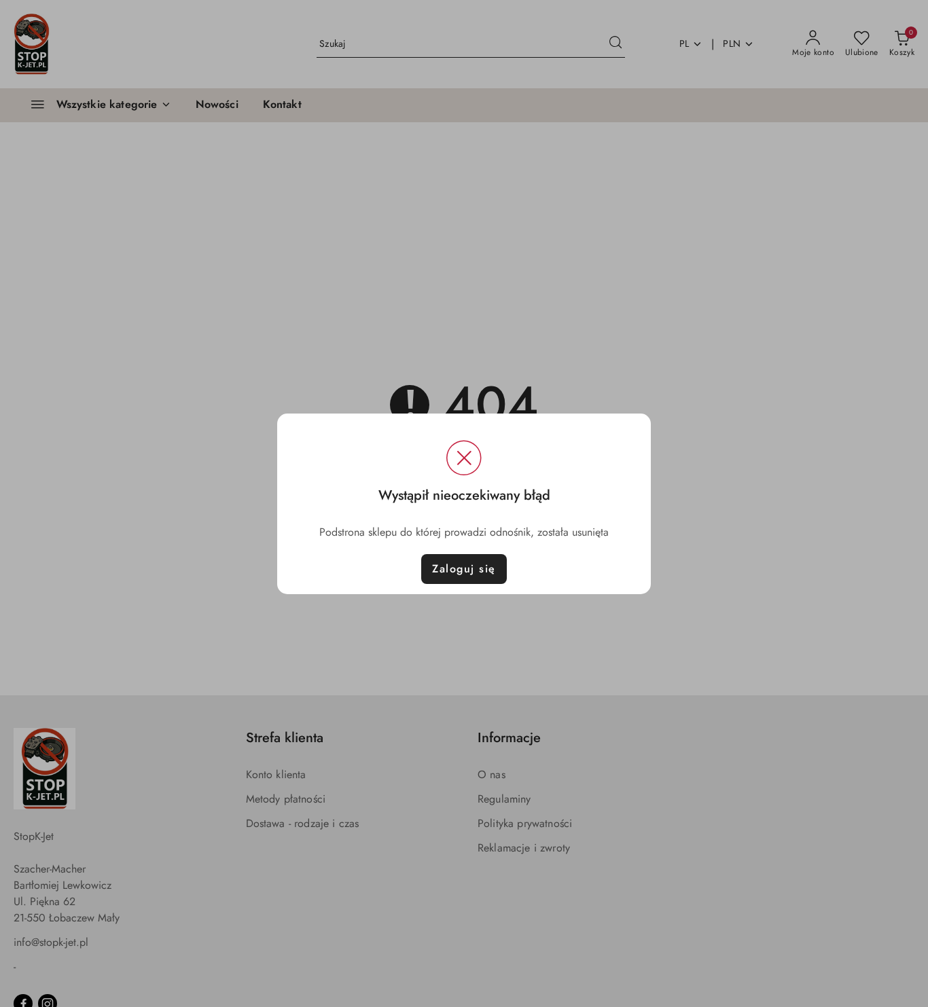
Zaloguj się (464, 568)
